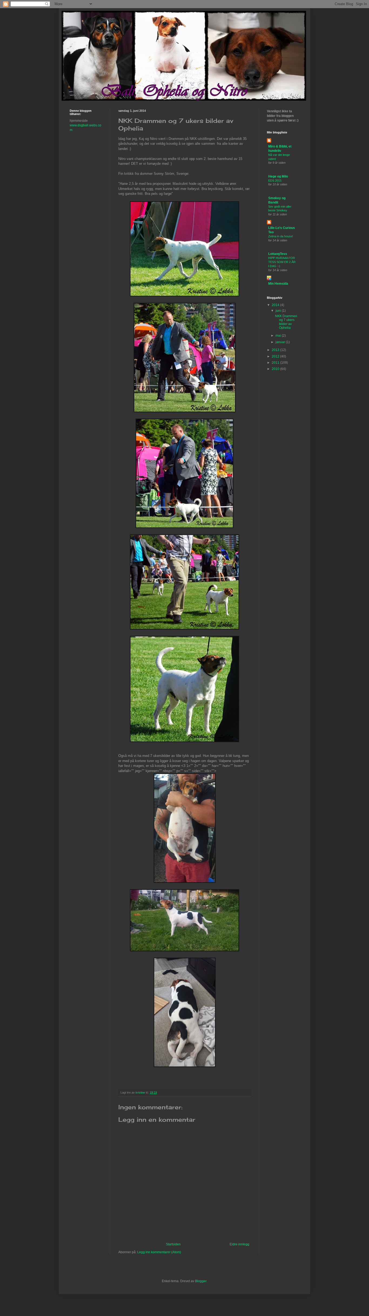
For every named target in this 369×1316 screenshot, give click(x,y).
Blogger (200, 1281)
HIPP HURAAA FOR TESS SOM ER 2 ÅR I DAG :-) (282, 262)
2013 (276, 350)
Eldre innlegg (239, 1244)
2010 (276, 369)
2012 (276, 356)
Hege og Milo (278, 176)
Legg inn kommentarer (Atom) (159, 1252)
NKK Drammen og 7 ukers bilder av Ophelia (286, 322)
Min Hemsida (278, 283)
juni (279, 311)
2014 (276, 305)
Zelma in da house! (280, 236)
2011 (276, 363)
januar (281, 342)
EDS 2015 (274, 180)
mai (279, 335)
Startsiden (173, 1244)
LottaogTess (277, 254)
